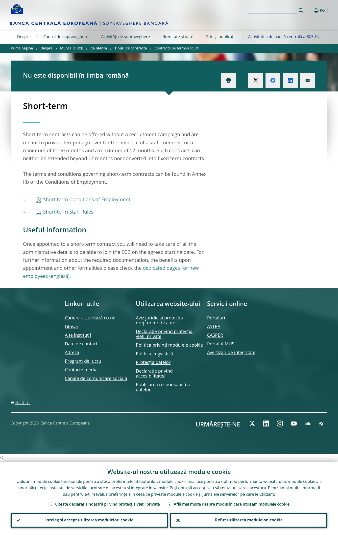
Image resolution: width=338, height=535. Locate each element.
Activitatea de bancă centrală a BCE (281, 37)
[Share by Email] (307, 80)
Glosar (71, 327)
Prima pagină (22, 48)
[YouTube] (294, 423)
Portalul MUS (220, 344)
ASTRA (213, 327)
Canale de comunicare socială (96, 379)
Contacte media (81, 370)
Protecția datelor (153, 362)
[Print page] (228, 80)
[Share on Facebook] (273, 80)
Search (301, 10)
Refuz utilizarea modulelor (249, 520)
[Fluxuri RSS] (321, 423)
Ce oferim (99, 48)
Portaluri (216, 318)
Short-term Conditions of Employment (86, 200)
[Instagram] (280, 423)
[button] (310, 10)
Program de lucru (83, 361)
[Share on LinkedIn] (290, 80)
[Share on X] (255, 80)
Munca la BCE (71, 48)
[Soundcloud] (308, 423)
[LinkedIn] (266, 423)
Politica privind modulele (169, 345)
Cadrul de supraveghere (65, 37)
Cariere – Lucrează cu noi (91, 318)
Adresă (72, 353)
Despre (24, 37)
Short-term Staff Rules (68, 212)
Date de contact (81, 344)
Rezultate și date (178, 37)
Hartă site (22, 403)
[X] (252, 423)
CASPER (215, 335)
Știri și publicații (221, 37)
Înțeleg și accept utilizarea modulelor (89, 520)
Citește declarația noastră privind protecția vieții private (107, 505)
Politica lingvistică (154, 354)
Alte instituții (78, 335)
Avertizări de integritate (231, 353)
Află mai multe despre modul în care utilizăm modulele (232, 505)
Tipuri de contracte (131, 48)
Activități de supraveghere (125, 37)
